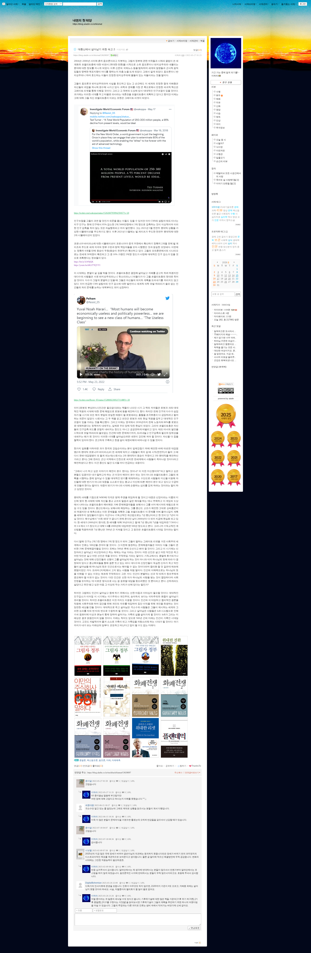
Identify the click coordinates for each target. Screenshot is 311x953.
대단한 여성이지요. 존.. (225, 350)
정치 (234, 247)
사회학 (224, 240)
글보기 (171, 41)
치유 (218, 102)
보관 (217, 240)
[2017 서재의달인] (234, 477)
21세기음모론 (227, 207)
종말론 (82, 760)
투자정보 (220, 127)
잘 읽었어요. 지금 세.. (224, 354)
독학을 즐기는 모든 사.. (225, 347)
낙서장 (219, 147)
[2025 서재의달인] (226, 416)
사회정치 (225, 213)
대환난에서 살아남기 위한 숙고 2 (96, 49)
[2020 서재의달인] (218, 477)
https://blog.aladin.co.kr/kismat (87, 24)
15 (237, 275)
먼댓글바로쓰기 (192, 772)
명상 (225, 210)
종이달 (88, 781)
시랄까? (220, 143)
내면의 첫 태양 (82, 20)
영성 (235, 217)
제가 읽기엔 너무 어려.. (225, 337)
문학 (230, 210)
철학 (216, 250)
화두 (218, 95)
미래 (108, 760)
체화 (218, 99)
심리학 (224, 217)
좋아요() (98, 766)
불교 (219, 213)
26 (225, 282)
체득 (218, 117)
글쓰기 (274, 4)
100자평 (216, 207)
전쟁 (220, 247)
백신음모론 (92, 760)
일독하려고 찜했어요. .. (225, 344)
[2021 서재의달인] (234, 458)
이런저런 (121, 49)
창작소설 (230, 220)
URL (133, 781)
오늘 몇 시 (221, 140)
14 (233, 275)
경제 (236, 207)
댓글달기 (125, 781)
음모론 (102, 760)
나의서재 (236, 4)
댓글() (197, 50)
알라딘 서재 (12, 4)
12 (225, 275)
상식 (230, 240)
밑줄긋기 (220, 158)
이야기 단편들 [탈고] (226, 183)
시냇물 (88, 850)
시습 (218, 113)
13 (229, 275)
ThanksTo (196, 766)
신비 (225, 243)
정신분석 (227, 247)
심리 (230, 243)
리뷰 (213, 87)
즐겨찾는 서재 (288, 4)
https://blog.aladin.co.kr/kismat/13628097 (91, 55)
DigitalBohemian (93, 883)
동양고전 (232, 237)
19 (225, 278)
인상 (218, 120)
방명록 (214, 194)
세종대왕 (89, 805)
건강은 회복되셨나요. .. (225, 360)
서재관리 (263, 4)
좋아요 (159, 766)
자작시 (222, 220)
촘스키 (222, 250)
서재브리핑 (250, 4)
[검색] (238, 294)
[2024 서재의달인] (218, 439)
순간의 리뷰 (221, 161)
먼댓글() (87, 766)
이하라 (178, 55)
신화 (218, 106)
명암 (218, 109)
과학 (214, 210)
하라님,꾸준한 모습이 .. (225, 341)
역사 (230, 217)
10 (218, 275)
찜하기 (183, 766)
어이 (218, 124)
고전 (219, 237)
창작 (213, 168)
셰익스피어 (217, 243)
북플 (24, 4)
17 (218, 278)
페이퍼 (214, 135)
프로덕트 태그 (218, 231)
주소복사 (178, 772)
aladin (231, 398)
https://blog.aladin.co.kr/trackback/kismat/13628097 (109, 772)
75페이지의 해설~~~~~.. (225, 334)
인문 (216, 220)
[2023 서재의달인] (234, 439)
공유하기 (170, 766)
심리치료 (216, 217)
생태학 (236, 240)
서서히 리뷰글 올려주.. (225, 357)
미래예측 (116, 760)
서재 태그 (216, 202)
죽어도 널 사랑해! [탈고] (227, 180)
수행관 (219, 154)
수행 (218, 91)
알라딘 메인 (34, 4)
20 (229, 278)
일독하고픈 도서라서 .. (225, 331)
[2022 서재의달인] (218, 458)
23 (214, 282)
